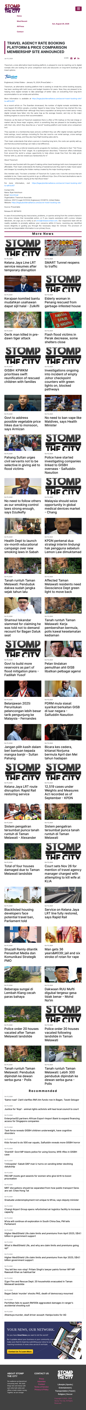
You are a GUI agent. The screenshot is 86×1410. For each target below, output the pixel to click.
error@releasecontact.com (46, 221)
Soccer (69, 1394)
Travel (71, 1391)
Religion (61, 1394)
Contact (20, 32)
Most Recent (22, 21)
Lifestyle (61, 1384)
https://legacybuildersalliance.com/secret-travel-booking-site (36, 202)
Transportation (61, 1391)
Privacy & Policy (41, 1390)
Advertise (41, 1381)
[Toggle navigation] (78, 9)
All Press (20, 26)
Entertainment (65, 1388)
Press (41, 1379)
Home (19, 16)
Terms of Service (41, 1387)
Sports (69, 1384)
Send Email (14, 195)
